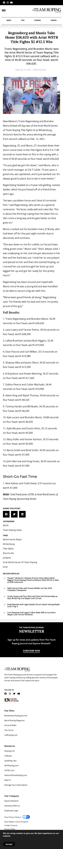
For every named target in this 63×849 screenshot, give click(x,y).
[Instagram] (8, 2)
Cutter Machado (35, 384)
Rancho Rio (20, 134)
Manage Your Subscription (15, 785)
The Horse (8, 730)
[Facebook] (4, 2)
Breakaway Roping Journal (15, 715)
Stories (37, 20)
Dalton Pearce (13, 384)
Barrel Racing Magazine (14, 720)
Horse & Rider (10, 725)
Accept (9, 844)
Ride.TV (7, 780)
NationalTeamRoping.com (15, 775)
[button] (6, 514)
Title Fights (27, 130)
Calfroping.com (11, 735)
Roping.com (9, 751)
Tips (22, 20)
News (8, 20)
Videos (54, 20)
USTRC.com (9, 770)
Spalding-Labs (10, 760)
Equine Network (11, 801)
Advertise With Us (12, 805)
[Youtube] (11, 2)
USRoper (8, 755)
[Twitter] (14, 694)
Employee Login (11, 810)
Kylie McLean (14, 428)
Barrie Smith (14, 450)
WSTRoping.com (11, 765)
